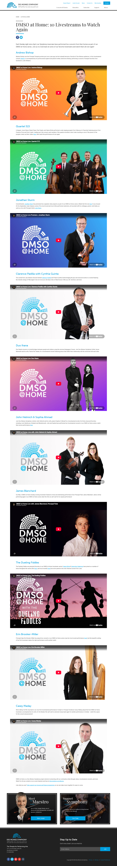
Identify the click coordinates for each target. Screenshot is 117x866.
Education (76, 7)
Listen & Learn (76, 3)
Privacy (91, 860)
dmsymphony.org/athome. (57, 781)
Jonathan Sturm (28, 204)
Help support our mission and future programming (41, 785)
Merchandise (98, 3)
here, (35, 134)
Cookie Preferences (105, 860)
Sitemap (96, 860)
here (91, 204)
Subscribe (86, 7)
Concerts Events (62, 7)
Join (105, 849)
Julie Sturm (38, 208)
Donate (107, 3)
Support (96, 7)
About (106, 7)
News (83, 3)
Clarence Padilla (46, 277)
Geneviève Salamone (77, 566)
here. (31, 425)
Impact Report (66, 3)
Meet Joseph (41, 818)
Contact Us (89, 3)
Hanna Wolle (66, 566)
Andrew (23, 58)
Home (17, 17)
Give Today (75, 818)
